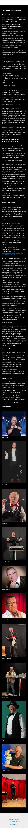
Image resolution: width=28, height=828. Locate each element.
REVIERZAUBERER (14, 819)
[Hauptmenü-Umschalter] (25, 2)
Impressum (14, 823)
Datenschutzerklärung (14, 821)
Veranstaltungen (14, 824)
